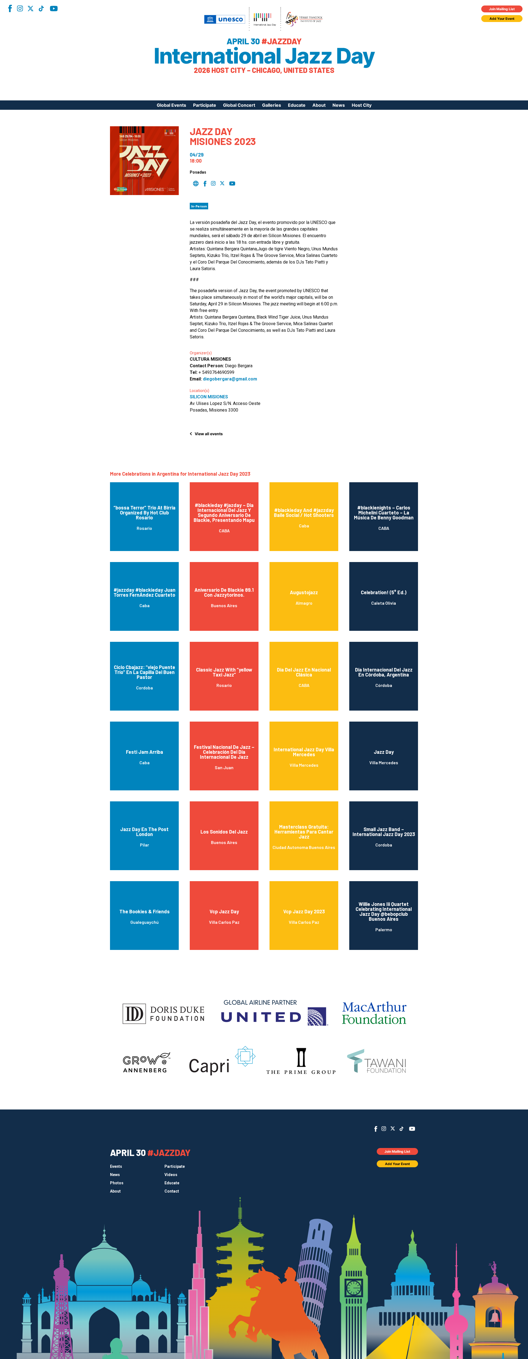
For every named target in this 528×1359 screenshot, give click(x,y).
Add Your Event (502, 19)
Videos (170, 1174)
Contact (171, 1191)
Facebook (10, 8)
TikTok (41, 8)
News (338, 105)
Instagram (20, 8)
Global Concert (239, 105)
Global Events (171, 105)
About (319, 105)
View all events (209, 433)
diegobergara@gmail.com (230, 379)
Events (116, 1166)
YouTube (54, 8)
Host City (362, 105)
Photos (116, 1183)
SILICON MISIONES (209, 396)
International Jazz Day (264, 56)
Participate (204, 105)
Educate (297, 105)
